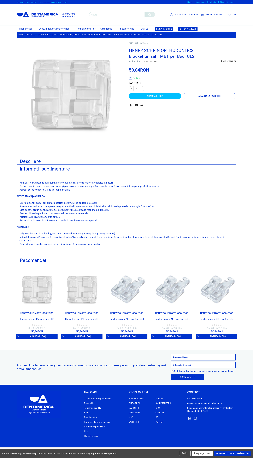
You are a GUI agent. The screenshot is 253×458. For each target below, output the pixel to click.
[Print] (141, 105)
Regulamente (90, 417)
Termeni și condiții (92, 408)
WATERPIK (134, 422)
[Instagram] (195, 418)
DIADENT (160, 398)
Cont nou (193, 14)
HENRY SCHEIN (137, 398)
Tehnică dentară (85, 28)
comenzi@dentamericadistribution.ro (204, 403)
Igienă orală (25, 28)
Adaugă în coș (38, 336)
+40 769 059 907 (195, 398)
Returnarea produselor (94, 427)
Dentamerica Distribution (206, 2)
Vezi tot (159, 422)
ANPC (87, 412)
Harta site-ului (91, 436)
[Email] (136, 105)
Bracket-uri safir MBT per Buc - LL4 (171, 319)
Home (190, 2)
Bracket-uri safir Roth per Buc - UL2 (37, 319)
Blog (222, 2)
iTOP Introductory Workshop (97, 398)
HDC (131, 417)
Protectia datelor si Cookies (97, 422)
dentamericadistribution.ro (221, 371)
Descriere (30, 161)
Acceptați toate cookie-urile (232, 453)
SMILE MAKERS (163, 403)
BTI (157, 417)
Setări (185, 453)
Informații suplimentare (45, 169)
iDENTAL (159, 412)
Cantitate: (135, 83)
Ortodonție (106, 28)
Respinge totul (202, 453)
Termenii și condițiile (199, 371)
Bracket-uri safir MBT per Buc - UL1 (81, 319)
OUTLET (145, 28)
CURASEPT (134, 412)
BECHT (159, 408)
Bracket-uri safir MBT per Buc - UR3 (127, 319)
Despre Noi (89, 403)
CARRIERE (134, 408)
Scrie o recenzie (228, 61)
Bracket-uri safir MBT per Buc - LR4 (217, 319)
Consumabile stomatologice (54, 28)
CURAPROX (135, 403)
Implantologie (126, 28)
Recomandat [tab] (33, 260)
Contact (230, 2)
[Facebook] (131, 105)
